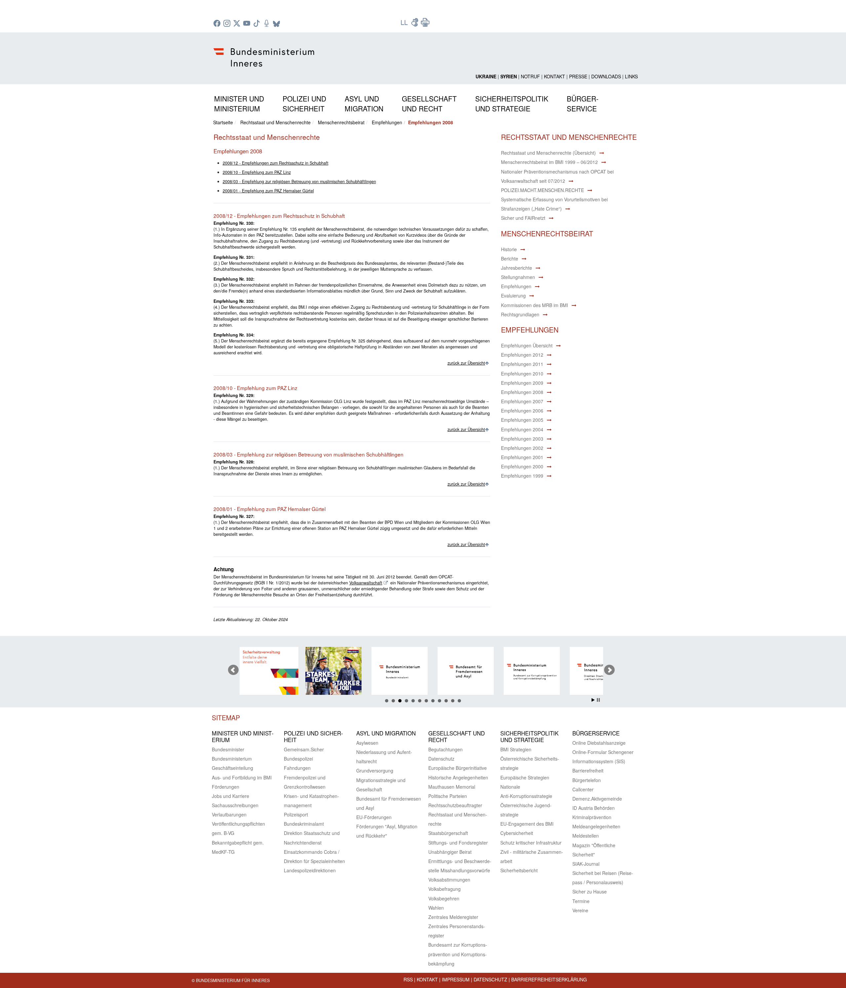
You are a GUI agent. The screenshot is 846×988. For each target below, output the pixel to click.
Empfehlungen (387, 122)
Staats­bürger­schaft (448, 833)
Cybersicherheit (516, 833)
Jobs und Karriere (230, 796)
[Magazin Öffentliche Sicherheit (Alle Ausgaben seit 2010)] (602, 672)
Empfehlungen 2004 (522, 429)
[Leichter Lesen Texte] (405, 24)
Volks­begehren (443, 898)
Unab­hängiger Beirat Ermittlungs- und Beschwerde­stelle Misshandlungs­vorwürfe (459, 861)
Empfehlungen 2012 (522, 354)
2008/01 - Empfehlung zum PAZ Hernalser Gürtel (268, 191)
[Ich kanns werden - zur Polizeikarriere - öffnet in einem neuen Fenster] (271, 672)
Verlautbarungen (229, 814)
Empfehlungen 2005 (522, 419)
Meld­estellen (585, 835)
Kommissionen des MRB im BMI (534, 305)
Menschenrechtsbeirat (341, 122)
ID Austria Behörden (593, 808)
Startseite (223, 122)
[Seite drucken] (425, 24)
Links (631, 76)
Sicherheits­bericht (519, 870)
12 (459, 700)
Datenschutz (490, 979)
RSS (408, 979)
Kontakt (554, 76)
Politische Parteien (447, 796)
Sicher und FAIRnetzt (523, 218)
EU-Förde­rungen (374, 817)
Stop (598, 700)
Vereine (580, 910)
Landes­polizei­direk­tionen (310, 870)
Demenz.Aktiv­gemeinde (597, 798)
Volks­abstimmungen (449, 879)
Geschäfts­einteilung (232, 768)
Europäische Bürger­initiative (457, 768)
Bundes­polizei (298, 758)
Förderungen (225, 786)
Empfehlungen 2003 (522, 438)
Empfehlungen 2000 (522, 466)
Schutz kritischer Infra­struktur (530, 842)
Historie (509, 249)
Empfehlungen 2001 (522, 457)
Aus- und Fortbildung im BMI (242, 777)
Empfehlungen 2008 (522, 392)
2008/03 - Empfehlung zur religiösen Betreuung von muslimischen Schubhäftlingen (299, 181)
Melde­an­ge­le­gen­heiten (596, 826)
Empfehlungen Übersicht (527, 345)
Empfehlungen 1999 (522, 475)
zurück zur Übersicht (466, 363)
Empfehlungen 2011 (522, 364)
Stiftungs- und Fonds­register (458, 842)
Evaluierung (513, 295)
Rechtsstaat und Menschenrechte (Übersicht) (548, 152)
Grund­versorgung (374, 770)
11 (452, 700)
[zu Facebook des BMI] (217, 23)
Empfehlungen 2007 (522, 401)
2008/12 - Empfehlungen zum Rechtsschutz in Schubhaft (275, 163)
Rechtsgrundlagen (520, 314)
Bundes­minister (228, 749)
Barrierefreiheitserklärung (549, 979)
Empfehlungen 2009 (522, 382)
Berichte (509, 258)
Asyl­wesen (367, 742)
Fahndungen (297, 768)
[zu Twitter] (237, 23)
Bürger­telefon (586, 780)
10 (446, 700)
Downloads (606, 76)
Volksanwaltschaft (365, 583)
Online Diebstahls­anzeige (599, 742)
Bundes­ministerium (232, 758)
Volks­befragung (444, 889)
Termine (581, 901)
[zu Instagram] (227, 23)
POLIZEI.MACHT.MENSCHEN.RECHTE (542, 190)
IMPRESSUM (456, 979)
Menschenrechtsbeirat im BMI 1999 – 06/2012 (549, 162)
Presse (578, 76)
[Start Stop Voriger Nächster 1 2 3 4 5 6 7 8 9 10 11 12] (423, 670)
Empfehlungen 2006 (522, 410)
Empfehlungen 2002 (522, 448)
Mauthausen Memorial (451, 786)
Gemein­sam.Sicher (304, 749)
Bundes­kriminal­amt (304, 823)
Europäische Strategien (524, 777)
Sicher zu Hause (589, 891)
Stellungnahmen (518, 277)
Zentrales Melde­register (453, 917)
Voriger (233, 670)
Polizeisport (296, 814)
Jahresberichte (516, 267)
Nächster (609, 670)
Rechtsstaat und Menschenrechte (275, 122)
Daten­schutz (441, 758)
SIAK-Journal (585, 863)
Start (593, 700)
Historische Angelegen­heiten (458, 777)
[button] (239, 102)
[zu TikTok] (257, 23)
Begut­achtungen (445, 749)
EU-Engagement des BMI (527, 823)
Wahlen (436, 907)
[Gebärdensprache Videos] (415, 24)
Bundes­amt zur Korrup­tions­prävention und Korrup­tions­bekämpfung (457, 954)
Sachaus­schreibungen (235, 805)
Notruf (530, 76)
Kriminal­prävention (591, 817)
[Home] (265, 52)
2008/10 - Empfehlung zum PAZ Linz (257, 172)
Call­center (583, 789)
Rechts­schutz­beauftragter (455, 805)
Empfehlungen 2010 (522, 373)
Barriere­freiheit (587, 770)
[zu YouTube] (247, 23)
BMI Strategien (515, 749)
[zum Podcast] (267, 23)
